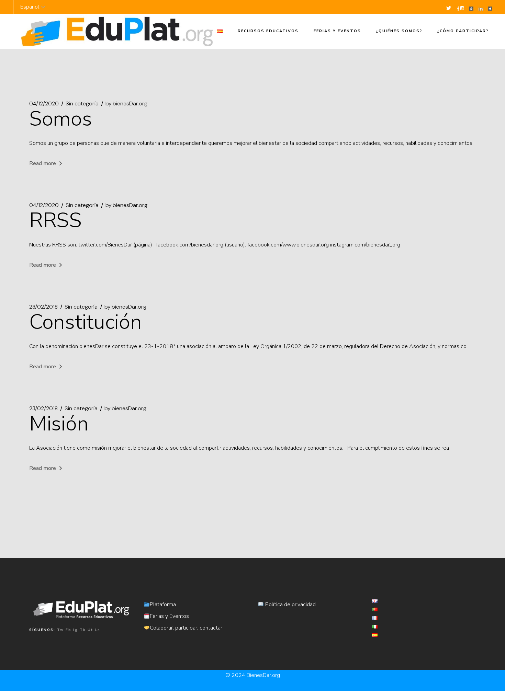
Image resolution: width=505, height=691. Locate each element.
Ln (97, 629)
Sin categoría (82, 103)
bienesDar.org (126, 103)
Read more (42, 163)
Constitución (85, 322)
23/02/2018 (43, 306)
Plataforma (163, 604)
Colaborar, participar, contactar (186, 628)
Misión (58, 424)
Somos (60, 119)
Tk (83, 629)
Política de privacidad (290, 604)
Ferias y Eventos (169, 616)
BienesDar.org (263, 675)
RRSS (55, 220)
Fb (68, 629)
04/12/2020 (44, 103)
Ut (90, 629)
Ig (75, 629)
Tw (60, 629)
